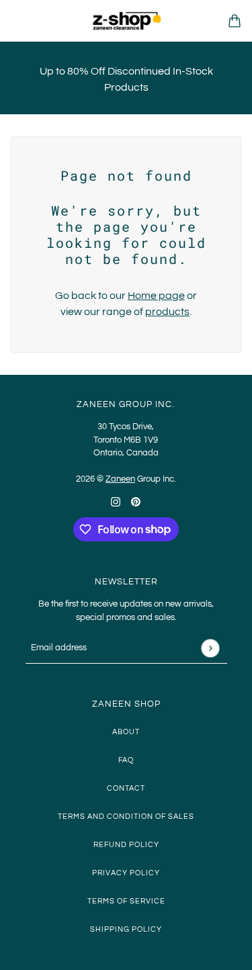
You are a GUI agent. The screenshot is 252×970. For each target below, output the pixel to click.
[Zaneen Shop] (126, 21)
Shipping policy (126, 929)
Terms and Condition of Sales (126, 816)
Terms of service (126, 901)
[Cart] (234, 21)
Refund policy (126, 844)
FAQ (126, 760)
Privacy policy (126, 873)
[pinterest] (136, 501)
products (167, 311)
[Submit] (210, 648)
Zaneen (120, 479)
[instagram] (116, 501)
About (126, 732)
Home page (156, 295)
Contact (126, 788)
